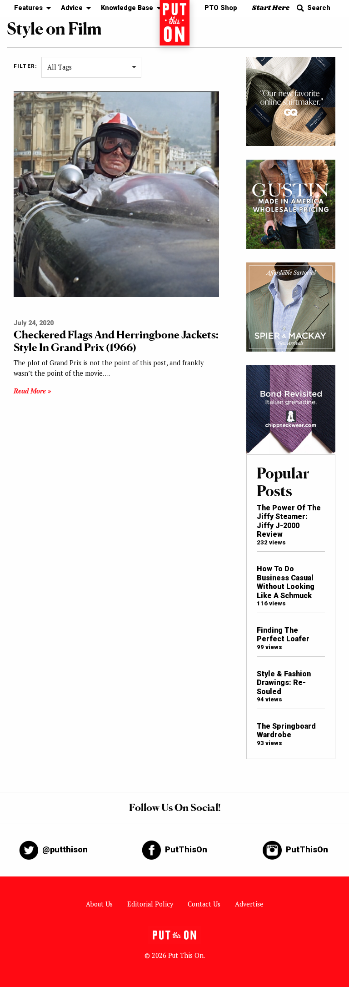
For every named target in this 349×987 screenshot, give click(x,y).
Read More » (32, 391)
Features (28, 8)
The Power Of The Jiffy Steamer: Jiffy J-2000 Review (289, 521)
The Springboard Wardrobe (286, 730)
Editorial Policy (150, 904)
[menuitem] (30, 8)
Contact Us (204, 904)
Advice (72, 8)
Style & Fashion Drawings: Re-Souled (284, 683)
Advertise (249, 904)
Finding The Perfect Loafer (283, 634)
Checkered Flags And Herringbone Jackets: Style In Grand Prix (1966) (116, 341)
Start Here (270, 8)
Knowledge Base (127, 8)
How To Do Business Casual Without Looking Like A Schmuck (285, 581)
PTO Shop (220, 8)
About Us (99, 904)
